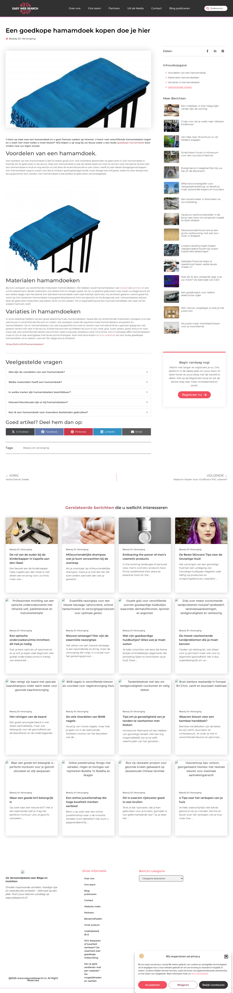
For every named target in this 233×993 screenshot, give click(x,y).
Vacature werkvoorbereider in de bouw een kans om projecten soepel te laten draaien (202, 217)
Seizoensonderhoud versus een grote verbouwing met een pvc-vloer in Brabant (200, 233)
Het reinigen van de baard (28, 716)
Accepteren (152, 985)
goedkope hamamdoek (130, 142)
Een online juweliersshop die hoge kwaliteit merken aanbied (86, 802)
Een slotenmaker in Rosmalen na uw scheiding (200, 201)
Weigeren (183, 985)
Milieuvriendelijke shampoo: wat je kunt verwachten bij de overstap (87, 558)
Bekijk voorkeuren (213, 985)
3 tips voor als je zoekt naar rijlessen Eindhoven (202, 123)
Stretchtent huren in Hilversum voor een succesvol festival (200, 154)
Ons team (94, 8)
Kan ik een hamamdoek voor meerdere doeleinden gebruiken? (78, 412)
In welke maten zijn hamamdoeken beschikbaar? (78, 392)
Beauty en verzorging (22, 38)
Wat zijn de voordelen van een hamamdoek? (78, 372)
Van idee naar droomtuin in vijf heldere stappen (199, 138)
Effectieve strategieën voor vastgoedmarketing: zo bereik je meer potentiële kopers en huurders (202, 186)
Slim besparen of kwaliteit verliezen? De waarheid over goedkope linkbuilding (92, 949)
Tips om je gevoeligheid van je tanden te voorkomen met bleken (144, 721)
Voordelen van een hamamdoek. (187, 72)
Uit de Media (135, 8)
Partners (114, 8)
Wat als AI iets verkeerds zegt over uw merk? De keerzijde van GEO (201, 278)
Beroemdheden (93, 918)
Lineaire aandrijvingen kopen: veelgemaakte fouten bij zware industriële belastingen (199, 248)
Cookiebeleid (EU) (91, 933)
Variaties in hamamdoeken (184, 82)
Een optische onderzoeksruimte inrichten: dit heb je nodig (30, 640)
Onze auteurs (92, 924)
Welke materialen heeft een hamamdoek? (78, 382)
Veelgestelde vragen (180, 87)
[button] (226, 956)
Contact (156, 8)
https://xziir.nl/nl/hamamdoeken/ (25, 344)
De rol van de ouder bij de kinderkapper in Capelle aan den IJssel (29, 558)
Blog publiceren (179, 8)
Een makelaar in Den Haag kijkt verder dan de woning (200, 107)
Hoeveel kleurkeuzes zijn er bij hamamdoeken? (78, 402)
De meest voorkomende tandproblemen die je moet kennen (198, 640)
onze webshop (107, 335)
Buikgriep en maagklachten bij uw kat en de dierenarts (201, 170)
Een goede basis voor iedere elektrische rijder (198, 294)
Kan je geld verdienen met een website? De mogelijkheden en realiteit (93, 972)
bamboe (137, 288)
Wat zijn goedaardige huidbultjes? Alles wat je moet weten (144, 640)
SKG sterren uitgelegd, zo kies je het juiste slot (202, 309)
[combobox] (215, 8)
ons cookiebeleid (200, 973)
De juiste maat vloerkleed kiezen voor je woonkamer (200, 325)
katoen (124, 288)
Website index (92, 906)
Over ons (75, 8)
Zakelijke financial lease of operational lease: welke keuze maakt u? (199, 264)
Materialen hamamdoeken (183, 77)
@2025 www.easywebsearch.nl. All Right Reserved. (33, 979)
